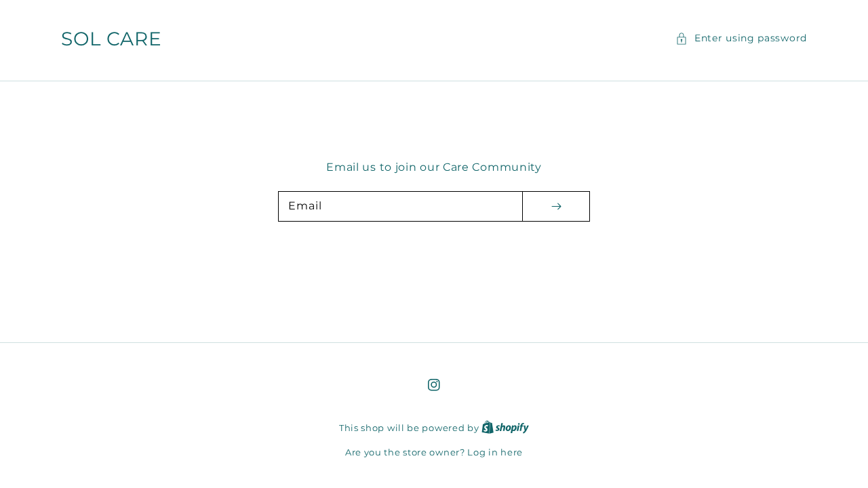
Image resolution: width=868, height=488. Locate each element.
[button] (741, 38)
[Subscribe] (556, 206)
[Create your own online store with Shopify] (505, 427)
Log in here (495, 452)
